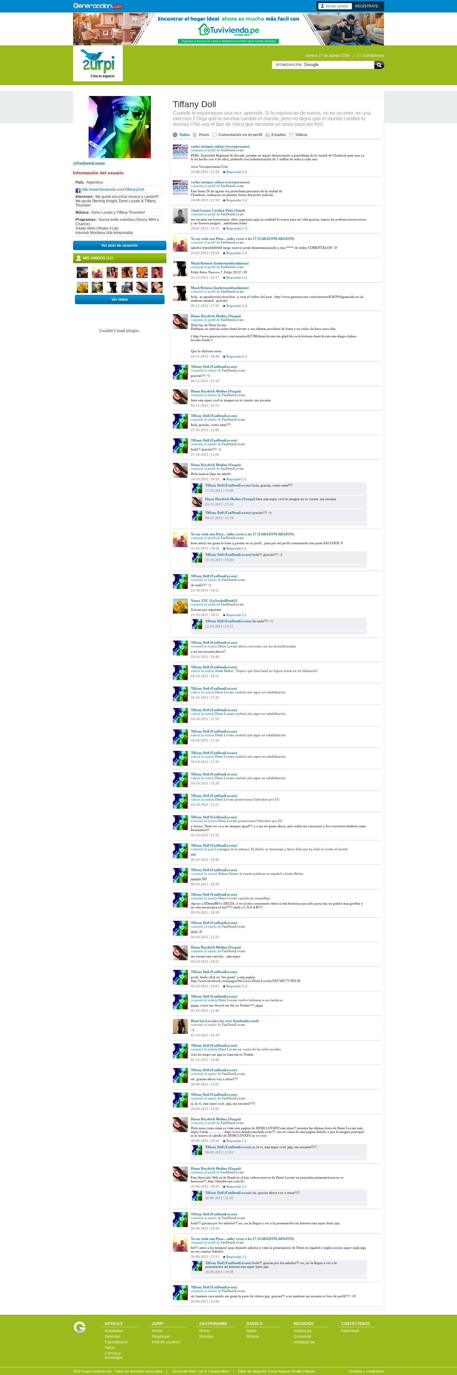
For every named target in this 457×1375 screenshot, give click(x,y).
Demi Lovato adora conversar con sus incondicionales (257, 646)
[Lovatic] (157, 292)
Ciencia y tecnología (113, 1355)
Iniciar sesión (337, 6)
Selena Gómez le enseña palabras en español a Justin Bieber (260, 873)
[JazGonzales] (157, 277)
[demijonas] (97, 292)
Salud (110, 1347)
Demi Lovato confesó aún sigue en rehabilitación (250, 692)
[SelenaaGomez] (112, 277)
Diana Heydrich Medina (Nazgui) (216, 316)
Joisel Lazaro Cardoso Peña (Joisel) (218, 210)
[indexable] (82, 277)
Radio (252, 1331)
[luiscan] (142, 277)
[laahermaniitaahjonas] (112, 292)
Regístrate (160, 1336)
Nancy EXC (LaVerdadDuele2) (214, 600)
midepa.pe (303, 1331)
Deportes (112, 1336)
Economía (302, 1336)
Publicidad (350, 1331)
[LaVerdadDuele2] (82, 292)
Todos (184, 135)
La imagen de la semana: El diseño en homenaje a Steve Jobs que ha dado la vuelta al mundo (281, 849)
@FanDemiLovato (89, 163)
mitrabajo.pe (304, 1342)
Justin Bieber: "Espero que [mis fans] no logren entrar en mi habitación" (266, 671)
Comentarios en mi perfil (240, 135)
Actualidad (114, 1331)
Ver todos (119, 299)
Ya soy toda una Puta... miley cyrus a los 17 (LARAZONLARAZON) (242, 238)
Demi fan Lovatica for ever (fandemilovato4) (225, 1021)
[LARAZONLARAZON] (97, 277)
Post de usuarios (166, 1342)
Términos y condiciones (366, 1371)
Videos (301, 135)
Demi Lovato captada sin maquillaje (244, 898)
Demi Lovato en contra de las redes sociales (249, 1049)
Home (157, 1331)
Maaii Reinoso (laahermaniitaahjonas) (220, 263)
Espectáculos (116, 1342)
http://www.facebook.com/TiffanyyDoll (113, 189)
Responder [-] (236, 479)
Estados (278, 135)
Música (253, 1336)
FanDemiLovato (232, 150)
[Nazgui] (142, 292)
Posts (204, 135)
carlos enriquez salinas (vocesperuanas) (220, 146)
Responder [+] (236, 172)
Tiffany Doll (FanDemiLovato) (214, 366)
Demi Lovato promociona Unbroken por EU (247, 799)
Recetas (206, 1336)
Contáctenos (373, 55)
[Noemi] (127, 277)
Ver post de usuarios (119, 245)
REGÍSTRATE (366, 6)
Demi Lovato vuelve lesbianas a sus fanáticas (250, 1000)
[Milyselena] (127, 292)
